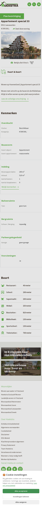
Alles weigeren (21, 502)
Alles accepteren (21, 491)
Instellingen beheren (21, 497)
